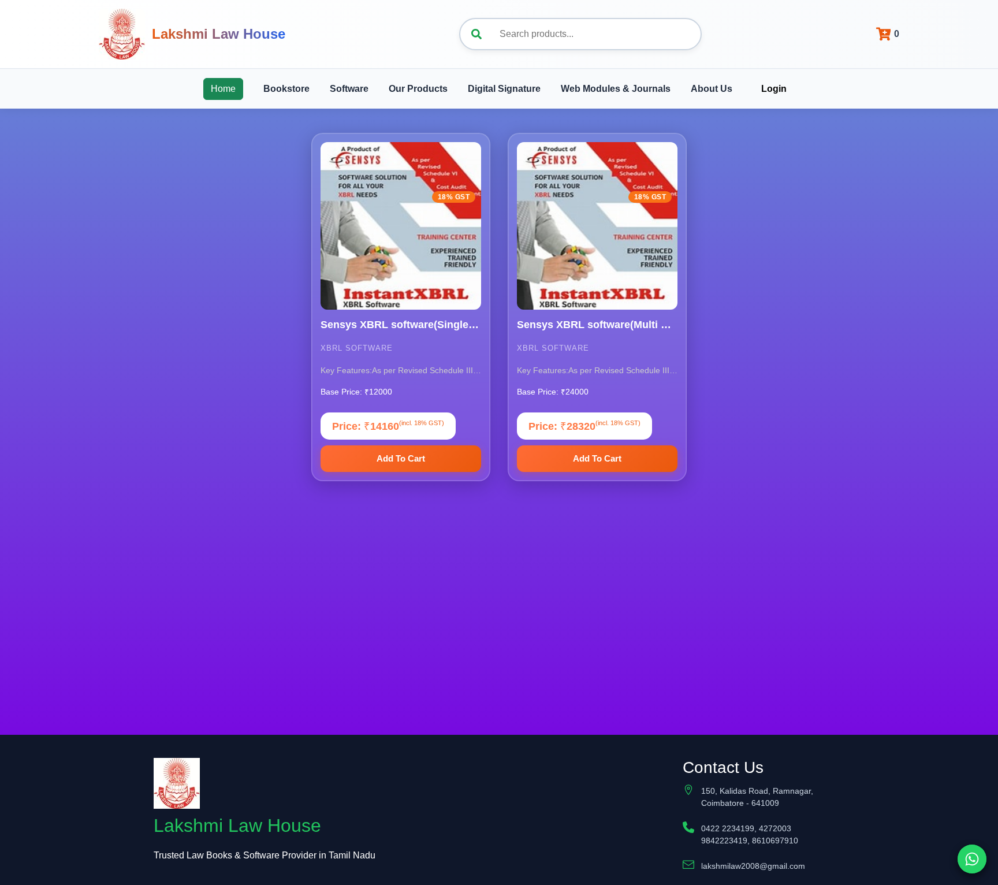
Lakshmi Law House (218, 34)
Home (223, 89)
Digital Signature (504, 89)
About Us (711, 89)
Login (774, 89)
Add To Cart (401, 458)
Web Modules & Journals (616, 89)
